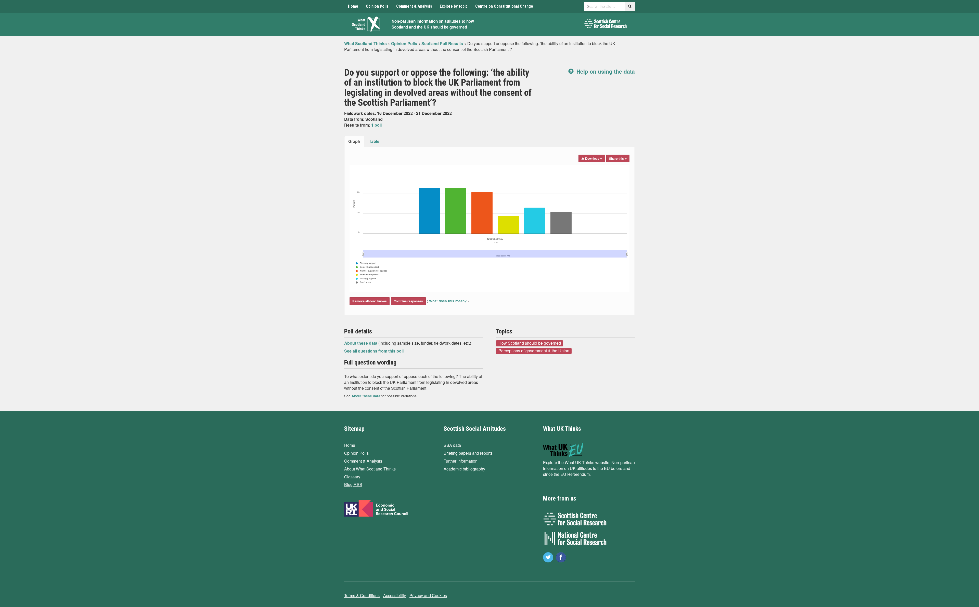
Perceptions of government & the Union (533, 351)
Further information (461, 461)
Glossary (352, 477)
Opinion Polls (377, 6)
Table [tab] (374, 141)
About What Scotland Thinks (370, 469)
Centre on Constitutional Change (504, 6)
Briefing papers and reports (468, 453)
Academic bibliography (464, 469)
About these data (361, 343)
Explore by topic (454, 6)
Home (353, 6)
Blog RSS (353, 484)
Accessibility (394, 595)
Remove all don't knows (369, 301)
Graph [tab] (354, 141)
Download (592, 158)
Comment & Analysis (414, 6)
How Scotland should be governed (529, 343)
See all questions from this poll (374, 351)
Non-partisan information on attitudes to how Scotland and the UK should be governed (433, 24)
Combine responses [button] (408, 301)
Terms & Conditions (362, 595)
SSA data (452, 445)
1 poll (376, 125)
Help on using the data (605, 71)
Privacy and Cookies (428, 595)
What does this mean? (448, 301)
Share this (617, 158)
